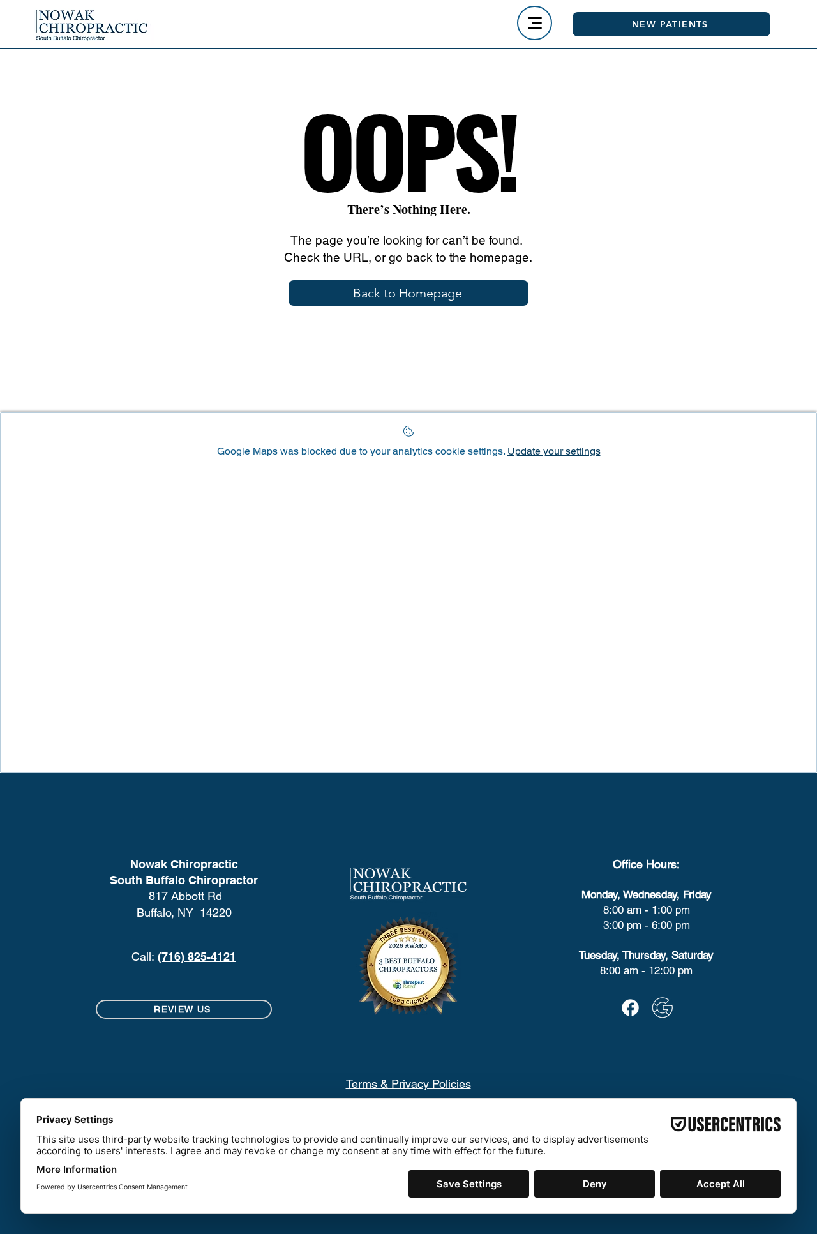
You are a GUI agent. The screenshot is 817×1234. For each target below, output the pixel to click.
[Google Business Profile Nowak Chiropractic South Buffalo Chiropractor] (662, 1008)
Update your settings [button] (554, 451)
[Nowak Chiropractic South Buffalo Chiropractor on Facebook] (630, 1008)
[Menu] (534, 23)
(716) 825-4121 (197, 956)
